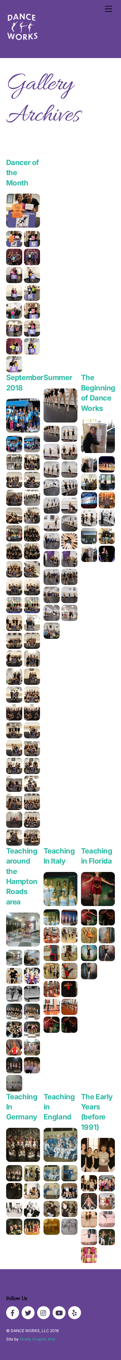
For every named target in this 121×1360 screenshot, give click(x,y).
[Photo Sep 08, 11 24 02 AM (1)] (14, 591)
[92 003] (107, 1205)
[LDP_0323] (52, 438)
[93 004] (69, 1195)
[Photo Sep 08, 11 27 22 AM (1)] (14, 609)
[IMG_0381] (32, 1033)
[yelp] (74, 1312)
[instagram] (43, 1312)
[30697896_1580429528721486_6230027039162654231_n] (14, 296)
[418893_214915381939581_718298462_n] (52, 992)
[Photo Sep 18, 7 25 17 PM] (14, 752)
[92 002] (89, 1205)
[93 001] (52, 1177)
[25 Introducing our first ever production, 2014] (107, 486)
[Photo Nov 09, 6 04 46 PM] (14, 465)
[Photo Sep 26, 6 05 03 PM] (32, 805)
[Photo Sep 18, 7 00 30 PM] (14, 734)
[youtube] (59, 1312)
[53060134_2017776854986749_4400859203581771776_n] (32, 332)
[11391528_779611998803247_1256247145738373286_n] (32, 260)
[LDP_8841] (52, 563)
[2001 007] (14, 1230)
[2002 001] (89, 975)
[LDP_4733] (52, 455)
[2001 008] (32, 1230)
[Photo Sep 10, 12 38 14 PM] (32, 680)
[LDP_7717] (52, 527)
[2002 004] (107, 939)
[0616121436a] (32, 979)
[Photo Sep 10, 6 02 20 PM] (14, 644)
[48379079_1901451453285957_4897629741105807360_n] (14, 332)
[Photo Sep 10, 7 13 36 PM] (32, 644)
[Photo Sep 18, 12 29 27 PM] (32, 770)
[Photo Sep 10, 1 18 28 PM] (32, 627)
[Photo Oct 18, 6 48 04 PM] (14, 519)
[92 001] (107, 1187)
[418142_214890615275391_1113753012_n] (69, 975)
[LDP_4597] (69, 438)
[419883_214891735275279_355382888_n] (69, 992)
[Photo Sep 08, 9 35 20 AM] (14, 573)
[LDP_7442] (69, 491)
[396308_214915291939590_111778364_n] (52, 939)
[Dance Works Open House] (107, 522)
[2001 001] (14, 1177)
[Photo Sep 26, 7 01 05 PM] (14, 841)
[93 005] (52, 1213)
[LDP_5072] (69, 473)
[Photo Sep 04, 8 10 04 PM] (14, 555)
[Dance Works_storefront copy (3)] (89, 539)
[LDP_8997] (69, 616)
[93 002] (69, 1177)
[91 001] (89, 1187)
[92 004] (89, 1223)
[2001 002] (32, 1177)
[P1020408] (32, 1069)
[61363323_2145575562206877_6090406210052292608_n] (32, 350)
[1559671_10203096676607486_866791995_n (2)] (107, 504)
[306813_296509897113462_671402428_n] (14, 962)
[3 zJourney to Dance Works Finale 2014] (107, 468)
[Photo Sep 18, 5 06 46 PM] (32, 698)
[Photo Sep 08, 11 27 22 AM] (32, 609)
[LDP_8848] (69, 563)
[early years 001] (89, 1259)
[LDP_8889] (69, 581)
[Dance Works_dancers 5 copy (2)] (89, 522)
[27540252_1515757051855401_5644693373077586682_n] (14, 278)
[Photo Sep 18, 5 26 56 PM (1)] (14, 716)
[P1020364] (14, 1069)
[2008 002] (69, 921)
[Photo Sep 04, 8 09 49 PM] (32, 537)
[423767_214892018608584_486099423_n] (52, 1010)
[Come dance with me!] (14, 997)
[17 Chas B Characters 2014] (89, 486)
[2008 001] (52, 921)
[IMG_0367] (32, 1015)
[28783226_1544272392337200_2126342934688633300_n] (32, 278)
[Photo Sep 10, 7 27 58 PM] (32, 662)
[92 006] (89, 1240)
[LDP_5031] (52, 473)
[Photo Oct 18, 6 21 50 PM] (32, 501)
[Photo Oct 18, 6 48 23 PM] (32, 519)
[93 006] (69, 1213)
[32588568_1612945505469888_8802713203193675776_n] (32, 296)
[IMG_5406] (14, 1051)
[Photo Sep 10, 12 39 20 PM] (14, 698)
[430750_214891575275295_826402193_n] (52, 1028)
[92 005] (107, 1223)
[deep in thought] (32, 997)
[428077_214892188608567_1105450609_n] (69, 1010)
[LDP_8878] (52, 581)
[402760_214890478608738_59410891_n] (52, 957)
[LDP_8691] (69, 545)
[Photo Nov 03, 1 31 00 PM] (32, 448)
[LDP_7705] (69, 509)
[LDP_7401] (52, 491)
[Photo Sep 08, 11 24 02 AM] (32, 591)
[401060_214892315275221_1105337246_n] (69, 939)
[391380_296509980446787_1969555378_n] (32, 962)
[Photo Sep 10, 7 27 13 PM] (14, 662)
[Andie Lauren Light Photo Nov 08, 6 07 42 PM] (32, 243)
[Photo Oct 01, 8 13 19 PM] (14, 483)
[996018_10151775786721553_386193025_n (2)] (52, 1230)
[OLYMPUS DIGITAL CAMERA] (52, 634)
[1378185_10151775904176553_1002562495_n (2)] (69, 1230)
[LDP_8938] (69, 598)
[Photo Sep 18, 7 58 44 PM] (32, 752)
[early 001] (107, 1240)
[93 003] (52, 1195)
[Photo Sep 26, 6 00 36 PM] (32, 787)
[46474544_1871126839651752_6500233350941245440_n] (32, 314)
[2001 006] (32, 1213)
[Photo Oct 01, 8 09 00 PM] (32, 465)
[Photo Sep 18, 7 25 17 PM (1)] (32, 734)
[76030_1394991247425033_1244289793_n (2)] (89, 504)
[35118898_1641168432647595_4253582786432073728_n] (14, 314)
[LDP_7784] (69, 527)
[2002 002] (107, 957)
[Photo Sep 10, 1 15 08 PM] (14, 627)
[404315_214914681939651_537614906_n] (69, 957)
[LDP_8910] (52, 598)
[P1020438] (14, 1087)
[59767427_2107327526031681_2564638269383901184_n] (14, 350)
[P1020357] (32, 1051)
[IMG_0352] (14, 1015)
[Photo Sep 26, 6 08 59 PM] (14, 823)
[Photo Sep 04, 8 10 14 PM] (32, 555)
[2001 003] (14, 1195)
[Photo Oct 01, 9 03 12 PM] (32, 483)
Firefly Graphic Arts (37, 1339)
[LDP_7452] (52, 509)
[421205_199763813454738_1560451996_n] (14, 979)
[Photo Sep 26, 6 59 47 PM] (32, 823)
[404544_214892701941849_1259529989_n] (52, 975)
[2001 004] (32, 1195)
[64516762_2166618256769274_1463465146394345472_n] (14, 368)
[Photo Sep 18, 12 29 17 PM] (14, 770)
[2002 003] (89, 957)
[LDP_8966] (52, 616)
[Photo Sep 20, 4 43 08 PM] (14, 787)
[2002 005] (89, 939)
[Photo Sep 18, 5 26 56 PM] (32, 716)
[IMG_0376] (14, 1033)
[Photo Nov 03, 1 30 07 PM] (14, 448)
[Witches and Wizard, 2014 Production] (107, 558)
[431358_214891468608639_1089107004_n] (69, 1028)
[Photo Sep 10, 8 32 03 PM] (14, 680)
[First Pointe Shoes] (107, 539)
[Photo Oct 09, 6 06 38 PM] (14, 501)
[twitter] (28, 1312)
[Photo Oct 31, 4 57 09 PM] (14, 537)
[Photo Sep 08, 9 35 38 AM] (32, 573)
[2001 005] (14, 1213)
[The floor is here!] (89, 558)
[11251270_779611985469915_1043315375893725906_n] (14, 260)
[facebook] (12, 1312)
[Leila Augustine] (14, 243)
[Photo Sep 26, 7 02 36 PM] (32, 841)
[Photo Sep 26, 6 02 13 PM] (14, 805)
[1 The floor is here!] (89, 468)
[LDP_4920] (69, 455)
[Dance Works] (22, 46)
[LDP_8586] (52, 545)
